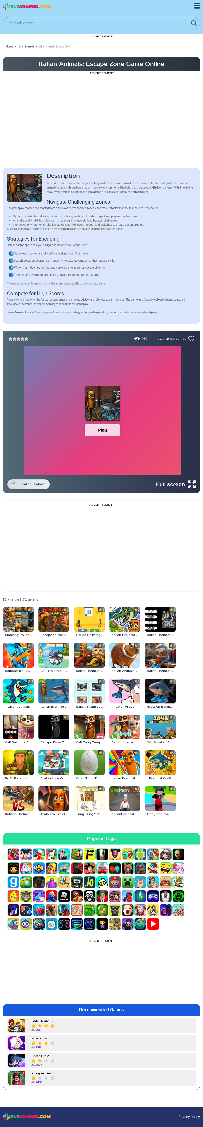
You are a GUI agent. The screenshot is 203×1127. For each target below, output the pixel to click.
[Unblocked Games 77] (89, 924)
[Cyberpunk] (77, 868)
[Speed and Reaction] (26, 910)
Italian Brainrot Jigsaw (54, 706)
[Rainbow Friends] (51, 896)
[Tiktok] (165, 910)
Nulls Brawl (39, 1038)
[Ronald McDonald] (77, 896)
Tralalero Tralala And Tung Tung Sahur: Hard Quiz (54, 814)
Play (102, 430)
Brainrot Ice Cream (54, 778)
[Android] (140, 854)
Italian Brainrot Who (161, 635)
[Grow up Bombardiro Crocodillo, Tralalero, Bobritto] (160, 691)
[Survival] (102, 910)
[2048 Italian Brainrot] (160, 727)
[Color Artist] (124, 691)
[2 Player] (26, 854)
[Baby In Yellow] (178, 854)
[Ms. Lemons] (13, 896)
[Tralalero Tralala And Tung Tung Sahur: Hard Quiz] (53, 798)
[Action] (64, 854)
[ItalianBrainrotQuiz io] (124, 798)
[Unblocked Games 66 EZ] (51, 924)
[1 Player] (13, 854)
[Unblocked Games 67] (64, 924)
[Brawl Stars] (39, 868)
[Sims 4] (140, 896)
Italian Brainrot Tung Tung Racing (90, 671)
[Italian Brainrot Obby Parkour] (124, 762)
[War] (115, 924)
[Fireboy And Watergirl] (115, 868)
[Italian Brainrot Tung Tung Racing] (89, 655)
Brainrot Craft (160, 778)
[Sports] (39, 910)
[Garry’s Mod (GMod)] (13, 882)
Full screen (170, 484)
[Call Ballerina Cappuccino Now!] (18, 727)
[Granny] (39, 882)
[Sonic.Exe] (13, 910)
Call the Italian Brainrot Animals (125, 742)
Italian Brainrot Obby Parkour (125, 778)
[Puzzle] (39, 896)
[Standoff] (51, 910)
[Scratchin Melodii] (115, 896)
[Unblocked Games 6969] (77, 924)
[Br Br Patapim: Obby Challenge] (18, 762)
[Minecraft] (127, 882)
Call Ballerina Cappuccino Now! (19, 742)
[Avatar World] (165, 854)
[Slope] (178, 896)
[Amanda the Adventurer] (115, 854)
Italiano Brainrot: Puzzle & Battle (19, 814)
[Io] (89, 882)
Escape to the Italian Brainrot (54, 635)
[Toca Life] (178, 910)
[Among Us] (127, 854)
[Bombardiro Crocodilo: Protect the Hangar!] (18, 655)
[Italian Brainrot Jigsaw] (53, 691)
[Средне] (18, 339)
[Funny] (165, 868)
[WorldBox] (140, 924)
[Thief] (153, 910)
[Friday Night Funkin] (153, 868)
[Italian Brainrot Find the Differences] (160, 655)
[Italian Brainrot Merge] (124, 619)
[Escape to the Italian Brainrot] (53, 619)
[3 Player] (39, 854)
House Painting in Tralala (90, 635)
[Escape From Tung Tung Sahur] (53, 727)
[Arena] (153, 854)
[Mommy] (153, 882)
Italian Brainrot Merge (125, 635)
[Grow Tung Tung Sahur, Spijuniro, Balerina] (89, 762)
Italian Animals (18, 706)
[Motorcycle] (165, 882)
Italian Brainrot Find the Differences (161, 671)
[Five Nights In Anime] (127, 868)
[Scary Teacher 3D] (102, 896)
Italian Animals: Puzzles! (125, 671)
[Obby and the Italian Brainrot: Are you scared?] (160, 798)
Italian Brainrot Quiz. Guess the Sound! (90, 706)
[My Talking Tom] (26, 896)
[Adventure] (77, 854)
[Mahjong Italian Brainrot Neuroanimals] (18, 619)
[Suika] (89, 910)
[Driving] (102, 868)
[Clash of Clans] (51, 868)
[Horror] (64, 882)
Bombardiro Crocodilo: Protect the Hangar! (19, 671)
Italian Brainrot (34, 484)
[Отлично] (26, 339)
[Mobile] (140, 882)
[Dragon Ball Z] (89, 868)
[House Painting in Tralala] (89, 619)
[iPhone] (102, 882)
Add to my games (172, 339)
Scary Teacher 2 (43, 1073)
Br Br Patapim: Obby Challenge (19, 778)
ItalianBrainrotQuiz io (125, 814)
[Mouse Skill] (178, 882)
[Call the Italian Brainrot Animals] (124, 727)
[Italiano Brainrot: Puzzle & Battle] (18, 798)
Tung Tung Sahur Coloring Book (90, 814)
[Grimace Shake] (51, 882)
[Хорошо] (22, 339)
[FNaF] (140, 868)
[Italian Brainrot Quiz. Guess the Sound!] (89, 691)
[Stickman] (64, 910)
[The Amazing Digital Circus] (140, 910)
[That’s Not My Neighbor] (127, 910)
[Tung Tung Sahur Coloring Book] (89, 798)
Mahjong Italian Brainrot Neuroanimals (19, 635)
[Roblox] (64, 896)
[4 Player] (51, 854)
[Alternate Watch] (102, 854)
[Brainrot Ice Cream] (53, 762)
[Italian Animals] (18, 691)
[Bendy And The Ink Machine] (13, 868)
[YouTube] (153, 924)
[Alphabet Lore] (89, 854)
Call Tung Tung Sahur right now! (90, 742)
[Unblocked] (26, 924)
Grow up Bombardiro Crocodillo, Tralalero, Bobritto (161, 706)
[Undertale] (102, 924)
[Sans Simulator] (89, 896)
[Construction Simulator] (64, 868)
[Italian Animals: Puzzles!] (124, 655)
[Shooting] (127, 896)
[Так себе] (14, 339)
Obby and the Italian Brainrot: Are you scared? (161, 814)
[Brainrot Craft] (160, 762)
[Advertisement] (101, 119)
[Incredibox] (77, 882)
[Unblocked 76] (39, 924)
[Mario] (115, 882)
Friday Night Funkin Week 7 (43, 1021)
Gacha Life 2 (40, 1056)
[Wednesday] (127, 924)
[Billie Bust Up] (26, 868)
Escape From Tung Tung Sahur (54, 742)
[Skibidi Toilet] (165, 896)
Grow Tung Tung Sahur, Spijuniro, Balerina (90, 778)
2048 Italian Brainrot (161, 742)
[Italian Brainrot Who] (160, 619)
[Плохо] (10, 339)
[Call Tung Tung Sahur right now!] (89, 727)
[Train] (13, 924)
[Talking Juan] (115, 910)
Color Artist (125, 706)
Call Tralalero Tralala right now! (54, 671)
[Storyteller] (77, 910)
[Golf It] (26, 882)
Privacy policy (189, 1117)
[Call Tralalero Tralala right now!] (53, 655)
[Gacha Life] (178, 868)
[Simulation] (153, 896)
